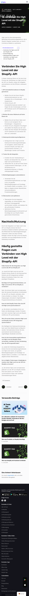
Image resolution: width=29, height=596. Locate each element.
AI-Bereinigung (5, 527)
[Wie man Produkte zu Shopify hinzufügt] (14, 430)
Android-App (4, 569)
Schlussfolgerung (8, 53)
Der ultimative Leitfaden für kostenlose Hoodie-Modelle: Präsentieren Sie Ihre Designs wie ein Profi (13, 418)
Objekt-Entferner (5, 556)
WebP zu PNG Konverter (7, 548)
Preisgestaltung (4, 583)
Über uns (3, 578)
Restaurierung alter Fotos (7, 551)
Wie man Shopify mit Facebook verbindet (14, 460)
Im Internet (4, 564)
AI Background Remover (7, 522)
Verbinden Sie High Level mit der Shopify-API (11, 50)
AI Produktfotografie (6, 514)
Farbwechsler (4, 546)
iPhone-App (4, 567)
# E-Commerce (6, 380)
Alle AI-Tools (4, 507)
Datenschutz (4, 588)
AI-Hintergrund (5, 512)
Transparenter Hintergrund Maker (9, 538)
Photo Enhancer (5, 543)
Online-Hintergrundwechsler (8, 541)
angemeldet (10, 475)
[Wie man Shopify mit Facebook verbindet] (14, 451)
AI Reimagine (4, 532)
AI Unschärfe (4, 530)
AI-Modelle (4, 509)
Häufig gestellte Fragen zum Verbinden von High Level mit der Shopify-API (11, 57)
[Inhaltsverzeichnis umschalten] (17, 48)
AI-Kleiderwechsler (6, 517)
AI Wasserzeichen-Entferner (7, 524)
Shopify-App (4, 572)
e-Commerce (8, 11)
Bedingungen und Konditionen (8, 591)
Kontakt (3, 580)
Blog (2, 586)
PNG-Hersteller (5, 553)
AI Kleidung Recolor (6, 519)
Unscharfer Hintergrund (7, 558)
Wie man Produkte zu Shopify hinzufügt (13, 439)
